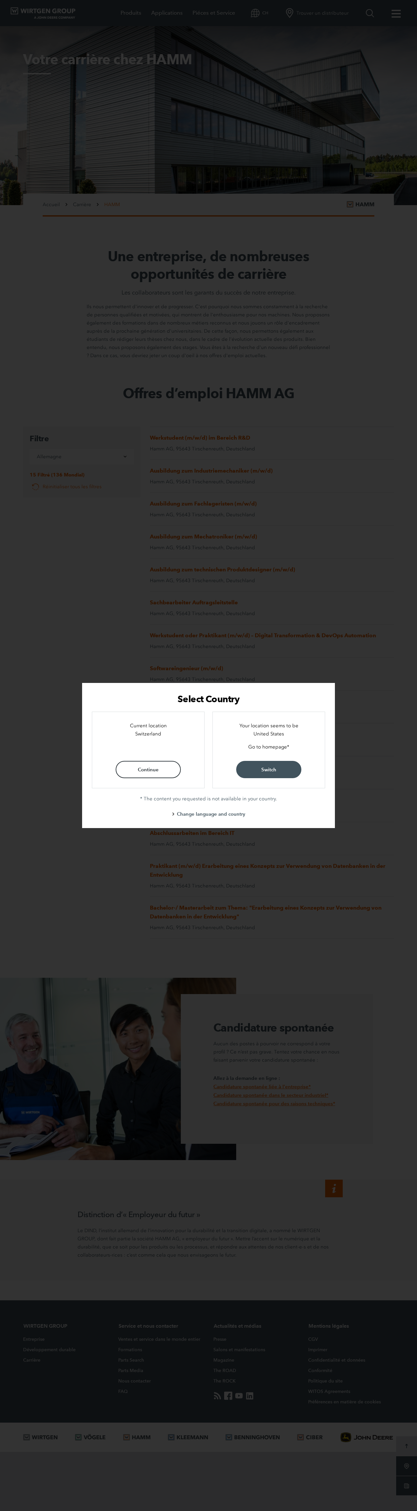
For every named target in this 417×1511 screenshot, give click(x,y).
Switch (268, 769)
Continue (148, 769)
